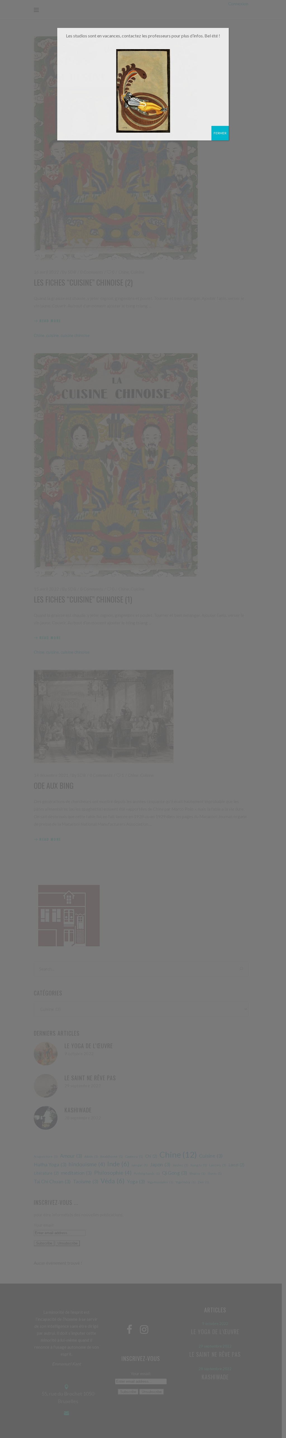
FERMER (220, 133)
